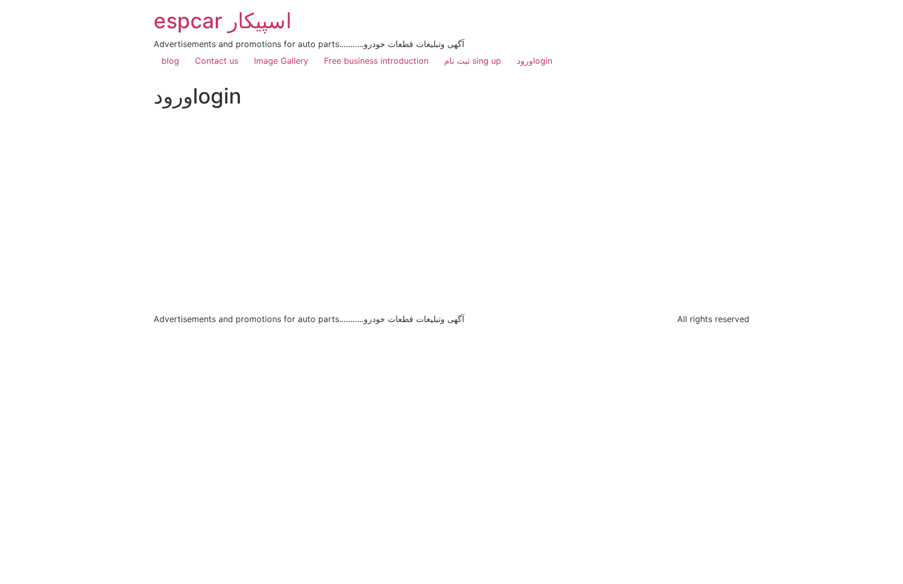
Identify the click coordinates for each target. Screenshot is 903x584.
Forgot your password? (451, 283)
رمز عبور (348, 176)
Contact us (216, 60)
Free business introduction (376, 60)
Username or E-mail (371, 131)
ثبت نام (513, 252)
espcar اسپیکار (223, 20)
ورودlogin (534, 60)
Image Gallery (281, 60)
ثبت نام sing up (472, 60)
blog (170, 60)
